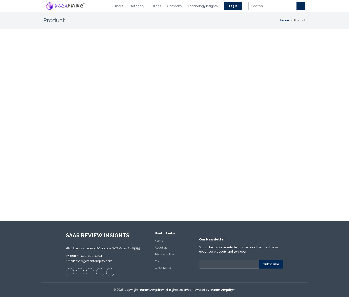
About (119, 6)
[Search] (300, 6)
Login (233, 6)
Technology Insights (203, 6)
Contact (161, 261)
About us (161, 247)
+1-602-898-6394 (89, 256)
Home (284, 20)
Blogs (157, 6)
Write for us (163, 268)
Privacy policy (164, 254)
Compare (174, 6)
